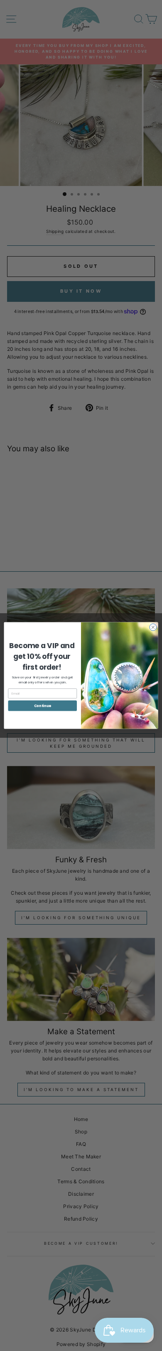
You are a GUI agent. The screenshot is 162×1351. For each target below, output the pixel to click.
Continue (42, 705)
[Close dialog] (153, 627)
